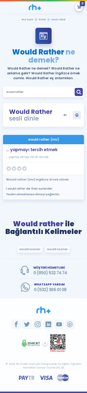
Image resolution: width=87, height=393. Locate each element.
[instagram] (37, 324)
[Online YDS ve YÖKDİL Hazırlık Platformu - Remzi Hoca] (43, 309)
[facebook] (16, 324)
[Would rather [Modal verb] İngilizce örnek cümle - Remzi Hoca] (35, 7)
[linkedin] (48, 324)
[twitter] (27, 324)
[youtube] (59, 324)
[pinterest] (70, 324)
